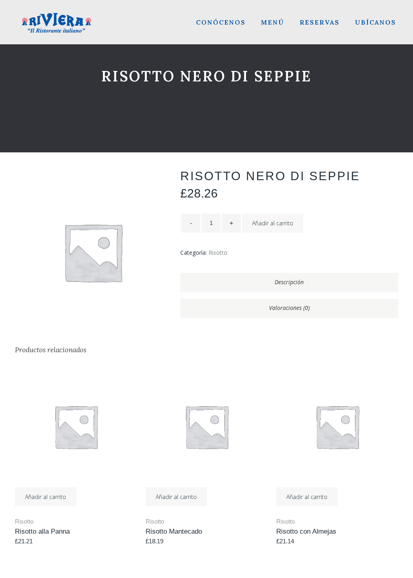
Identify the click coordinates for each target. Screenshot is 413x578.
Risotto (218, 252)
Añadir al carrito (272, 223)
